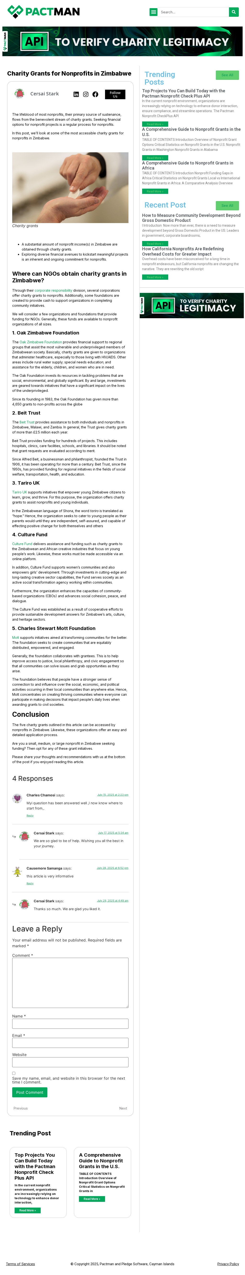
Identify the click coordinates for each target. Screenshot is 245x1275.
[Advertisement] (192, 349)
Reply (30, 815)
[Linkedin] (76, 94)
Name (19, 1016)
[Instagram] (86, 94)
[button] (153, 12)
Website (19, 1054)
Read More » (27, 1210)
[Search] (234, 12)
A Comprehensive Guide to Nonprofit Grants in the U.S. (101, 1160)
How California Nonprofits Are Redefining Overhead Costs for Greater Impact (183, 251)
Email (18, 1035)
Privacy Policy (228, 1264)
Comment (22, 955)
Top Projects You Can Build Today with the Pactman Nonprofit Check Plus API (35, 1166)
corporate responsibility (53, 290)
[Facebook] (95, 94)
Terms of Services (20, 1264)
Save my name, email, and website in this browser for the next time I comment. (68, 1080)
